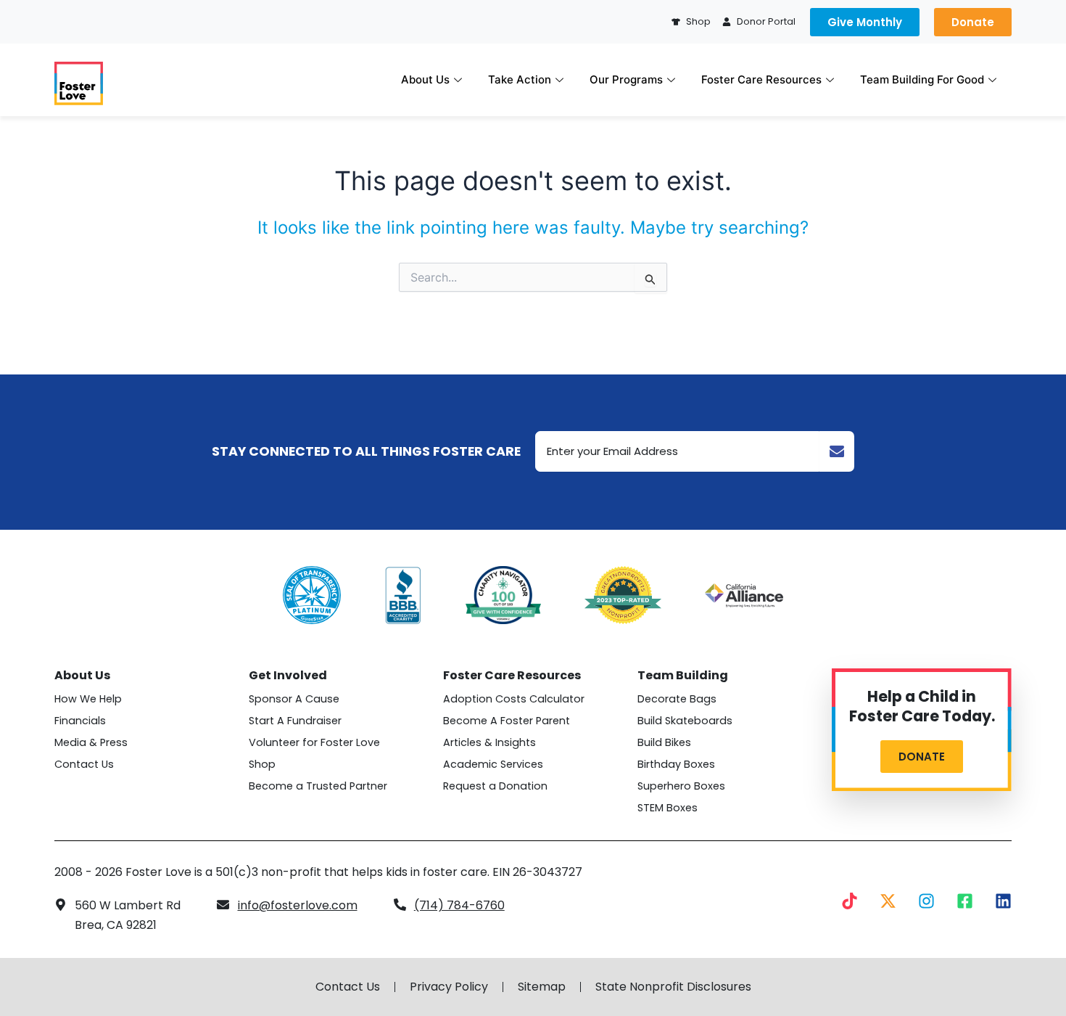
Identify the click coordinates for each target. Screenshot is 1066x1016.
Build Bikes (664, 742)
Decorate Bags (676, 699)
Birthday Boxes (676, 764)
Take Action (519, 79)
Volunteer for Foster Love (314, 742)
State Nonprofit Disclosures (673, 987)
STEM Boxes (667, 807)
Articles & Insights (489, 742)
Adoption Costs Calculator (513, 699)
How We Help (88, 699)
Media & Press (91, 742)
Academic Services (493, 764)
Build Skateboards (684, 720)
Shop (262, 764)
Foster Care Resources (761, 79)
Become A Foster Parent (506, 720)
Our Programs (626, 79)
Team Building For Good (922, 79)
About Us (425, 79)
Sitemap (542, 987)
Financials (80, 720)
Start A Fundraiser (295, 720)
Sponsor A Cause (294, 699)
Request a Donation (495, 786)
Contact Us (84, 764)
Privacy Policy (449, 987)
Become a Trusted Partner (318, 786)
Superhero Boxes (681, 786)
